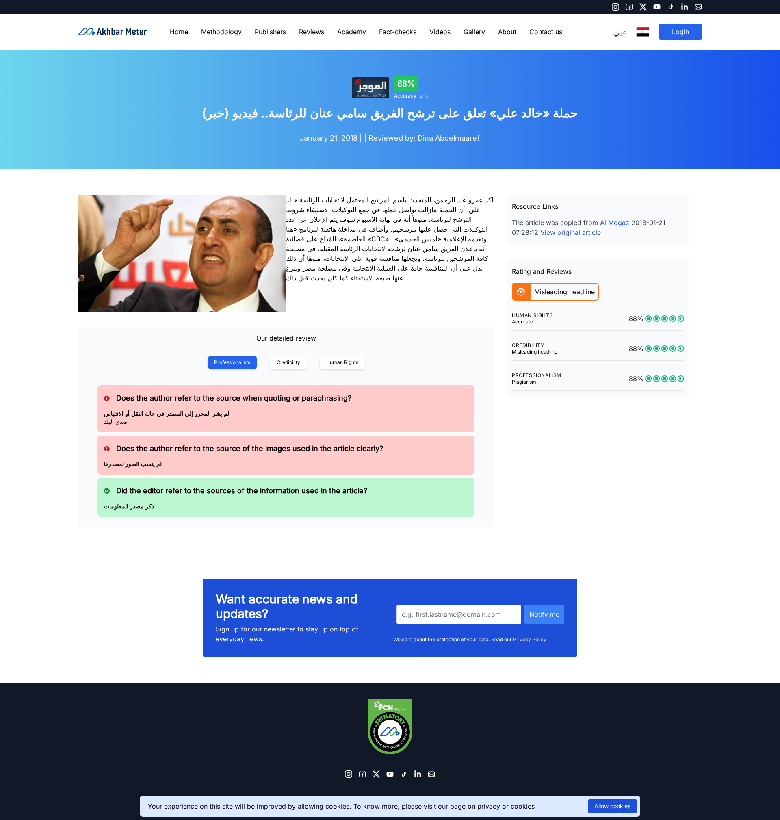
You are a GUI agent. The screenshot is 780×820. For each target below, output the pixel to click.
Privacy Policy (529, 639)
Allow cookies (612, 806)
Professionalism (232, 362)
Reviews (311, 32)
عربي (619, 32)
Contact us (545, 32)
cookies (523, 806)
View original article (570, 232)
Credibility (288, 362)
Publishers (270, 32)
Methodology (221, 32)
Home (179, 32)
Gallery (474, 32)
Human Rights (342, 362)
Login (680, 32)
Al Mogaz (614, 223)
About (507, 32)
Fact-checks (397, 32)
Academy (351, 32)
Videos (440, 32)
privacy (488, 806)
